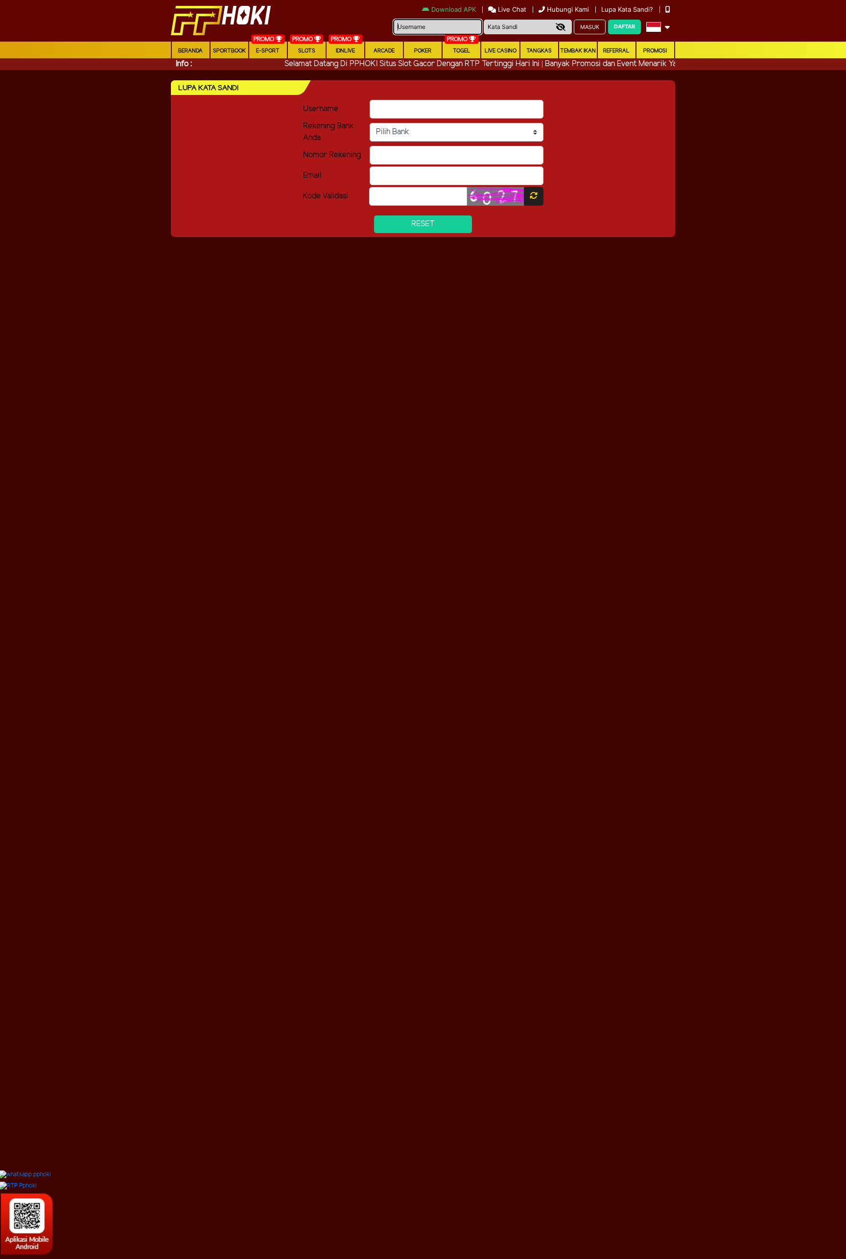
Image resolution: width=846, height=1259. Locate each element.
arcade (384, 51)
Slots (306, 51)
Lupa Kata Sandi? (628, 9)
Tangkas (539, 51)
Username (320, 109)
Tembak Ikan (578, 51)
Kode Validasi (325, 196)
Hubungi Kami (568, 9)
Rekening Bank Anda (328, 132)
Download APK (453, 9)
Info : (184, 64)
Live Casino (501, 51)
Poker (422, 51)
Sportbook (229, 51)
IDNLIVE (345, 51)
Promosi (655, 51)
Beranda (190, 51)
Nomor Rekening (332, 155)
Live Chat (511, 9)
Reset (423, 224)
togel (461, 51)
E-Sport (268, 51)
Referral (616, 51)
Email (312, 175)
